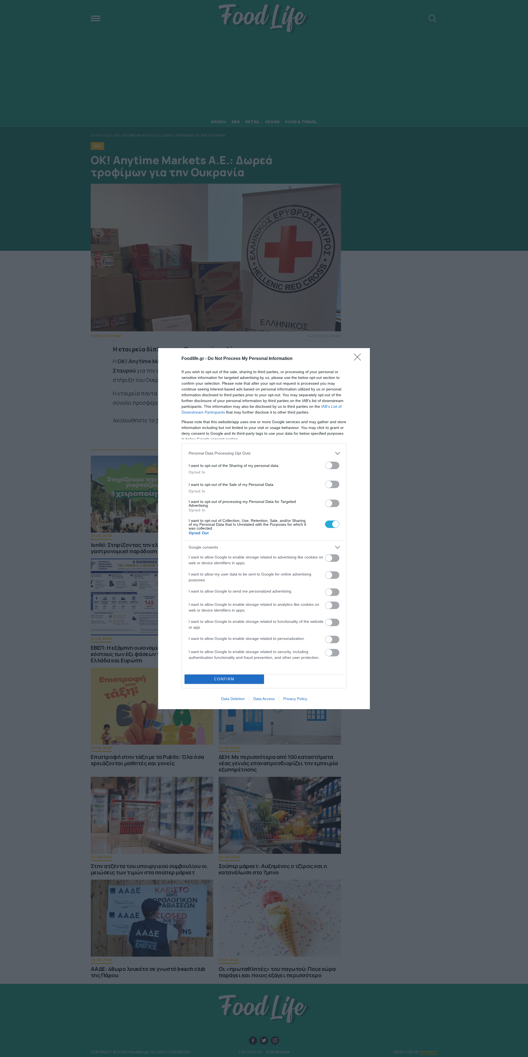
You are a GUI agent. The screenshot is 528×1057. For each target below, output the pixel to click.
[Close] (359, 359)
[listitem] (264, 453)
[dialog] (264, 528)
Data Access (264, 699)
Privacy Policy (295, 699)
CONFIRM (224, 679)
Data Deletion (233, 699)
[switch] (332, 465)
